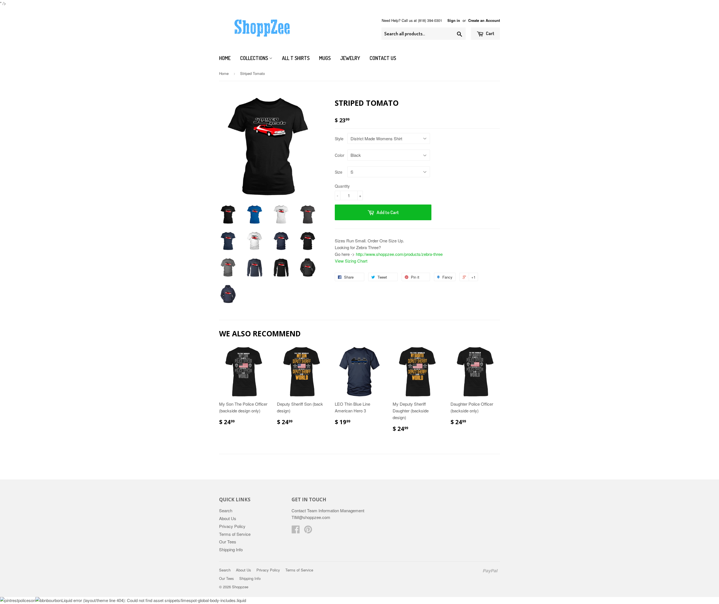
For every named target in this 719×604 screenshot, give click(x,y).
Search (225, 510)
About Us (227, 518)
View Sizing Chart (351, 261)
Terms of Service (235, 534)
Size (338, 172)
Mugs (325, 58)
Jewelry (350, 58)
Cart (489, 33)
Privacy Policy (232, 526)
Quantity (342, 186)
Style (339, 138)
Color (339, 155)
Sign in (453, 20)
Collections (254, 58)
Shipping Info (231, 549)
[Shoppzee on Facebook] (296, 531)
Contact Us (383, 58)
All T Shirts (296, 58)
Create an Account (484, 20)
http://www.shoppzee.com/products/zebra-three (399, 254)
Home (225, 58)
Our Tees (227, 542)
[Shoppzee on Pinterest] (308, 531)
